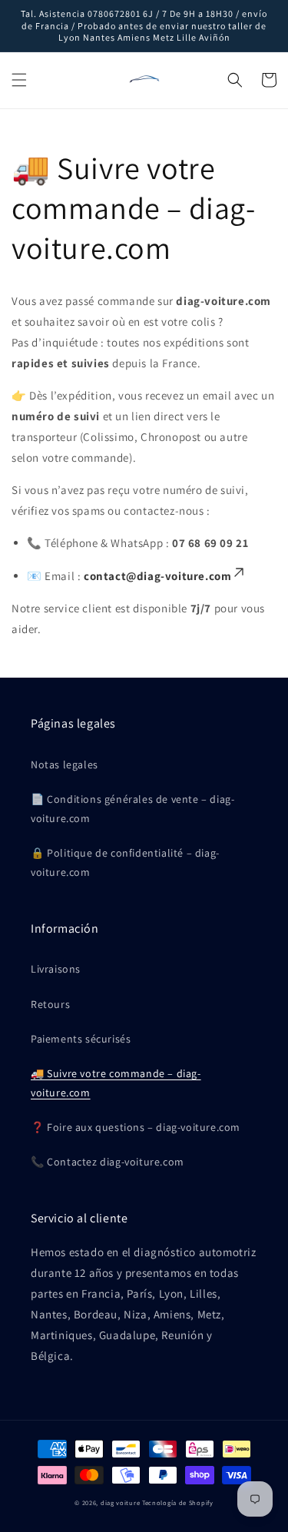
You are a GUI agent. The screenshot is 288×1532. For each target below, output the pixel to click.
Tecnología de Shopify (178, 1502)
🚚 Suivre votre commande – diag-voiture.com (116, 1082)
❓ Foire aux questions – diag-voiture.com (135, 1127)
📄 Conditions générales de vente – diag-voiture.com (132, 808)
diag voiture (120, 1502)
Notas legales (64, 764)
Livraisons (56, 969)
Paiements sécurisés (81, 1039)
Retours (50, 1004)
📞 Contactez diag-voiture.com (107, 1162)
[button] (19, 80)
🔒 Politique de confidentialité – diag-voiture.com (125, 862)
